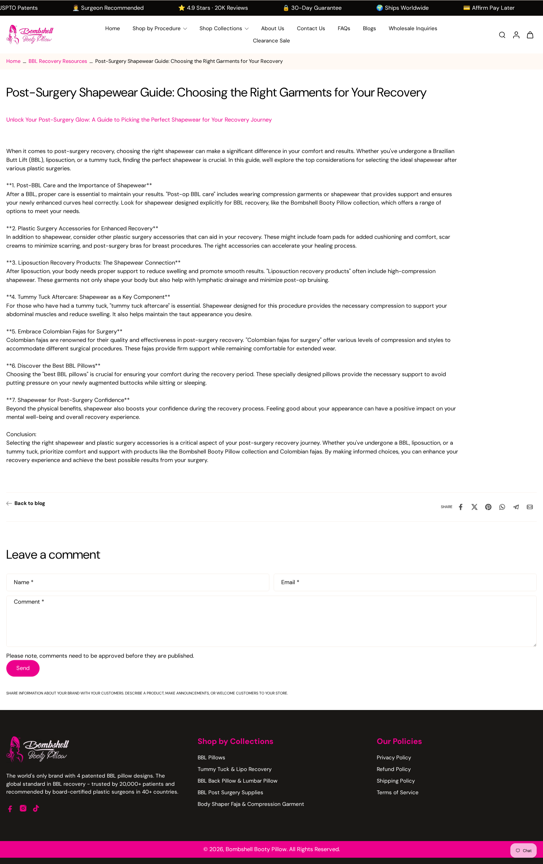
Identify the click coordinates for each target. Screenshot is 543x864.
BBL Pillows (211, 757)
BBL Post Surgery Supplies (230, 792)
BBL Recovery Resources (58, 61)
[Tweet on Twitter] (474, 507)
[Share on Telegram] (516, 507)
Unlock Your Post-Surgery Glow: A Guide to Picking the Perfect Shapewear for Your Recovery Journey (139, 120)
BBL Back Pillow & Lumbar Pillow (237, 780)
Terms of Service (398, 792)
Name (24, 582)
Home (13, 61)
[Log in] (516, 34)
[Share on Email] (530, 507)
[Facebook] (10, 808)
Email (290, 582)
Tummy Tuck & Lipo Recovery (235, 769)
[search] (502, 34)
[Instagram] (23, 808)
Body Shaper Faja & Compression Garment (251, 804)
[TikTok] (36, 808)
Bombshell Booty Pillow (256, 849)
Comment (29, 601)
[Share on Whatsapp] (502, 507)
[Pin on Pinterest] (488, 507)
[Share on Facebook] (461, 507)
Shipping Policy (396, 780)
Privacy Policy (394, 757)
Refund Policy (394, 769)
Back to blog (29, 503)
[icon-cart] (530, 34)
